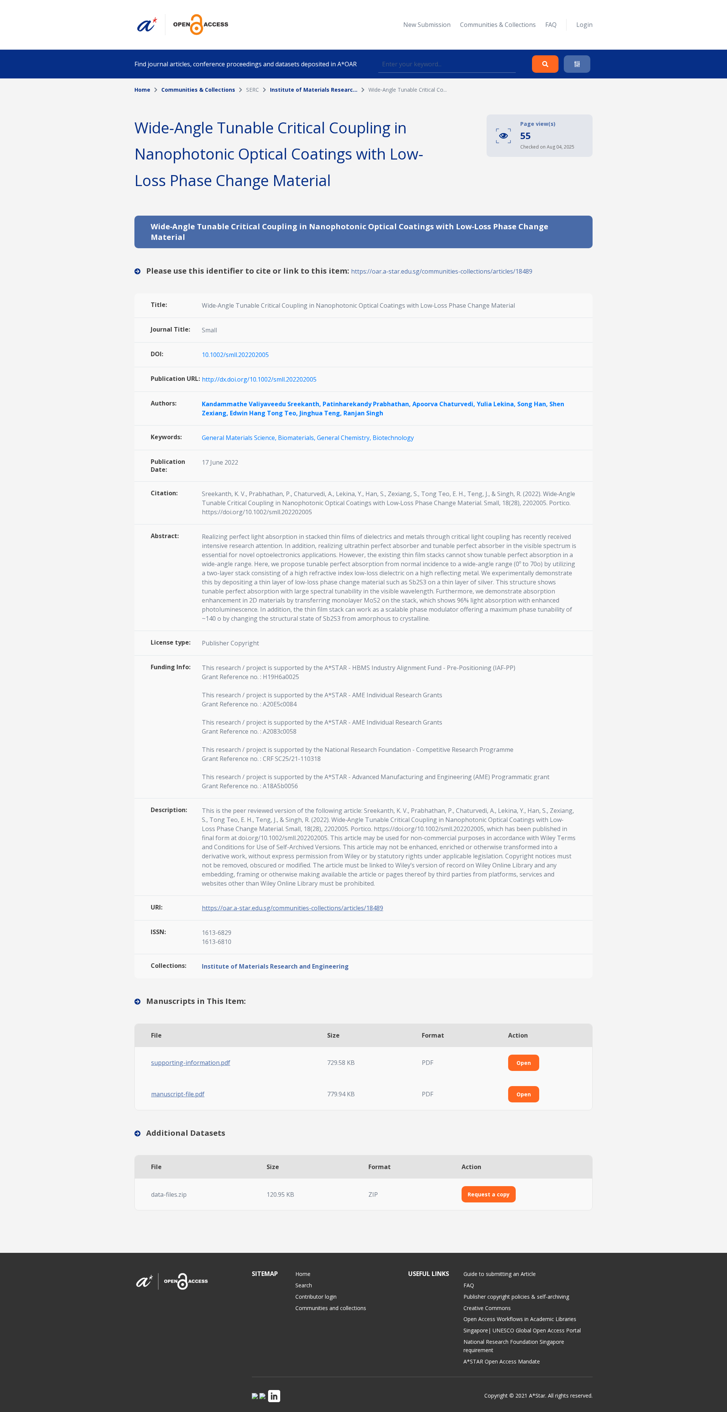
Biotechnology (393, 438)
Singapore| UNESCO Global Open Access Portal (522, 1330)
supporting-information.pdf (190, 1062)
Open (523, 1062)
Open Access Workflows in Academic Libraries (519, 1319)
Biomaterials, (297, 438)
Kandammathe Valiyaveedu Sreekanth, (262, 404)
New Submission (427, 24)
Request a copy (489, 1194)
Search (303, 1285)
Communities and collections (330, 1308)
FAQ (551, 24)
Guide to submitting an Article (499, 1273)
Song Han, (533, 404)
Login (584, 24)
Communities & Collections (498, 24)
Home (142, 89)
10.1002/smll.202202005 (235, 355)
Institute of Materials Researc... (313, 89)
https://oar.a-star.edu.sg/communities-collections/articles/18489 (441, 271)
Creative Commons (487, 1308)
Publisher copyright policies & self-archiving (516, 1296)
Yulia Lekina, (497, 404)
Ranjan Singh (363, 413)
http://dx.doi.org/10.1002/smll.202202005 (259, 379)
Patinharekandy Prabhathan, (367, 404)
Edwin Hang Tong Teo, (265, 413)
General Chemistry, (345, 438)
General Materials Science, (240, 438)
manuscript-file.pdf (177, 1094)
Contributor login (316, 1296)
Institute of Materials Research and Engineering (275, 966)
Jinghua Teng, (321, 413)
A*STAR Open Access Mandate (501, 1361)
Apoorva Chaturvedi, (444, 404)
